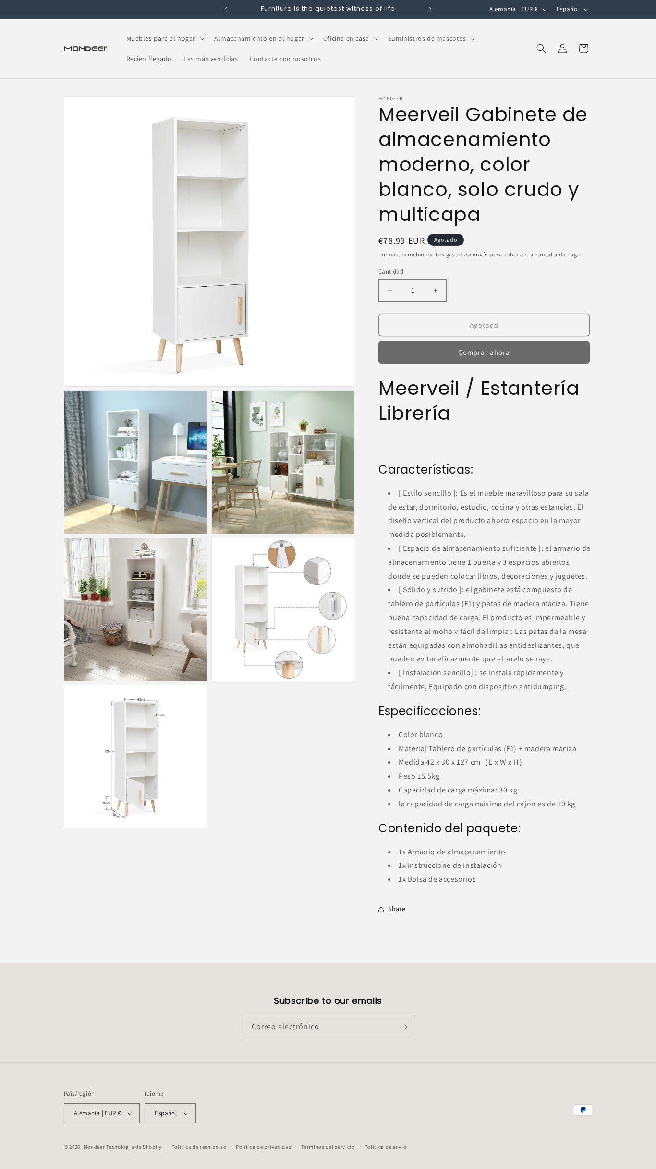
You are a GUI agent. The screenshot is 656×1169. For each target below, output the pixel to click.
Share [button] (397, 908)
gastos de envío (467, 254)
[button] (165, 38)
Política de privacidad (264, 1147)
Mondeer (94, 1147)
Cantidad (390, 272)
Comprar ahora (484, 352)
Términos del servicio (328, 1147)
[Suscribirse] (403, 1027)
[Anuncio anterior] (225, 9)
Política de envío (385, 1147)
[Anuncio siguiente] (430, 9)
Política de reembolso (199, 1147)
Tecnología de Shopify (134, 1147)
